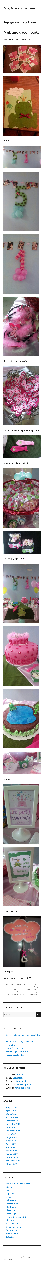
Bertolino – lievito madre (18, 1183)
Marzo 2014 (11, 1114)
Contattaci (21, 1074)
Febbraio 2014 (12, 1117)
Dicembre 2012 (12, 1157)
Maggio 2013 (11, 1141)
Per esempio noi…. (25, 1084)
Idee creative (12, 1203)
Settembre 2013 (13, 1131)
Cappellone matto (14, 1048)
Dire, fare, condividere (19, 8)
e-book (9, 1197)
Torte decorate (19, 989)
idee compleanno (29, 992)
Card (29, 984)
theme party (8, 989)
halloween (11, 1200)
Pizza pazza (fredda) (15, 1055)
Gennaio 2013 (12, 1154)
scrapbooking (32, 987)
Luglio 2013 (11, 1134)
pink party (15, 994)
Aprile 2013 (11, 1144)
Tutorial (10, 1237)
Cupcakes (10, 1193)
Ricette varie (12, 1220)
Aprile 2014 (11, 1111)
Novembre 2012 (13, 1161)
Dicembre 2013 (12, 1121)
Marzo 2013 (11, 1147)
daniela (6, 984)
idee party (10, 1210)
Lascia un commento (29, 994)
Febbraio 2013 (12, 1151)
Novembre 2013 (13, 1124)
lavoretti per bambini (18, 987)
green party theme (14, 992)
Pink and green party (21, 32)
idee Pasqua (11, 1213)
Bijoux (9, 1187)
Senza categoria (13, 1227)
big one (30, 989)
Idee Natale (11, 1207)
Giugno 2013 (11, 1137)
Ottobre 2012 (11, 1164)
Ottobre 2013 (11, 1127)
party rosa (7, 994)
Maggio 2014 (11, 1107)
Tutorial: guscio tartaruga (18, 1051)
